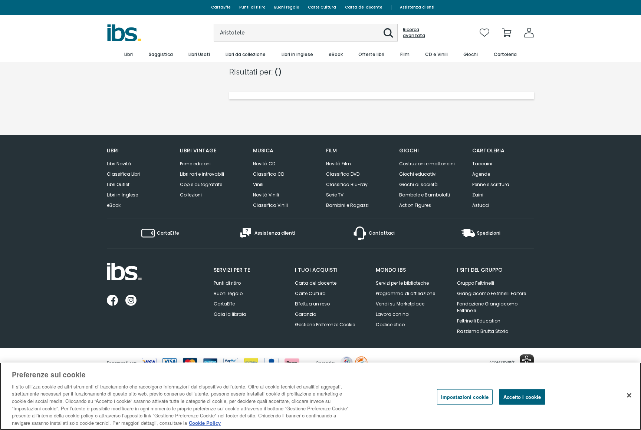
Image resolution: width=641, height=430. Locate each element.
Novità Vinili (266, 195)
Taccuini (482, 164)
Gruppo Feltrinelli (475, 283)
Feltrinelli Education (478, 321)
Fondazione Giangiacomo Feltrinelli (487, 307)
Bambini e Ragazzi (347, 205)
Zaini (477, 195)
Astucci (480, 205)
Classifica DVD (342, 174)
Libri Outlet (118, 184)
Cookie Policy (205, 422)
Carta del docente (363, 7)
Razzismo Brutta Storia (483, 331)
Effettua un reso (312, 304)
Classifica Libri (123, 174)
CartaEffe (220, 7)
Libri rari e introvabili (202, 174)
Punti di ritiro (252, 7)
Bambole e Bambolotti (424, 195)
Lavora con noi (393, 314)
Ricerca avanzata (414, 33)
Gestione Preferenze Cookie (325, 324)
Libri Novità (119, 164)
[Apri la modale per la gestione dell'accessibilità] (526, 361)
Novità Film (338, 164)
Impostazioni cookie (465, 396)
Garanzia (305, 314)
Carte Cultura (322, 7)
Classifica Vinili (270, 205)
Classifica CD (268, 174)
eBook (114, 205)
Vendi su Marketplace (400, 304)
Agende (481, 174)
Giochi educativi (418, 174)
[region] (320, 396)
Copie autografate (201, 184)
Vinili (258, 184)
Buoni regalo (286, 7)
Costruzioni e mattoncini (427, 164)
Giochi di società (418, 184)
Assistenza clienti (417, 7)
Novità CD (264, 164)
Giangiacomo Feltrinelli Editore (491, 293)
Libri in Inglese (122, 195)
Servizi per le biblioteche (402, 283)
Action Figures (415, 205)
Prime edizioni (195, 164)
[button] (388, 33)
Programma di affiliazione (405, 293)
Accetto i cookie (522, 396)
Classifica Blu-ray (347, 184)
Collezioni (191, 195)
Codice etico (390, 324)
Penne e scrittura (490, 184)
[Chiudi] (629, 395)
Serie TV (334, 195)
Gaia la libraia (230, 314)
